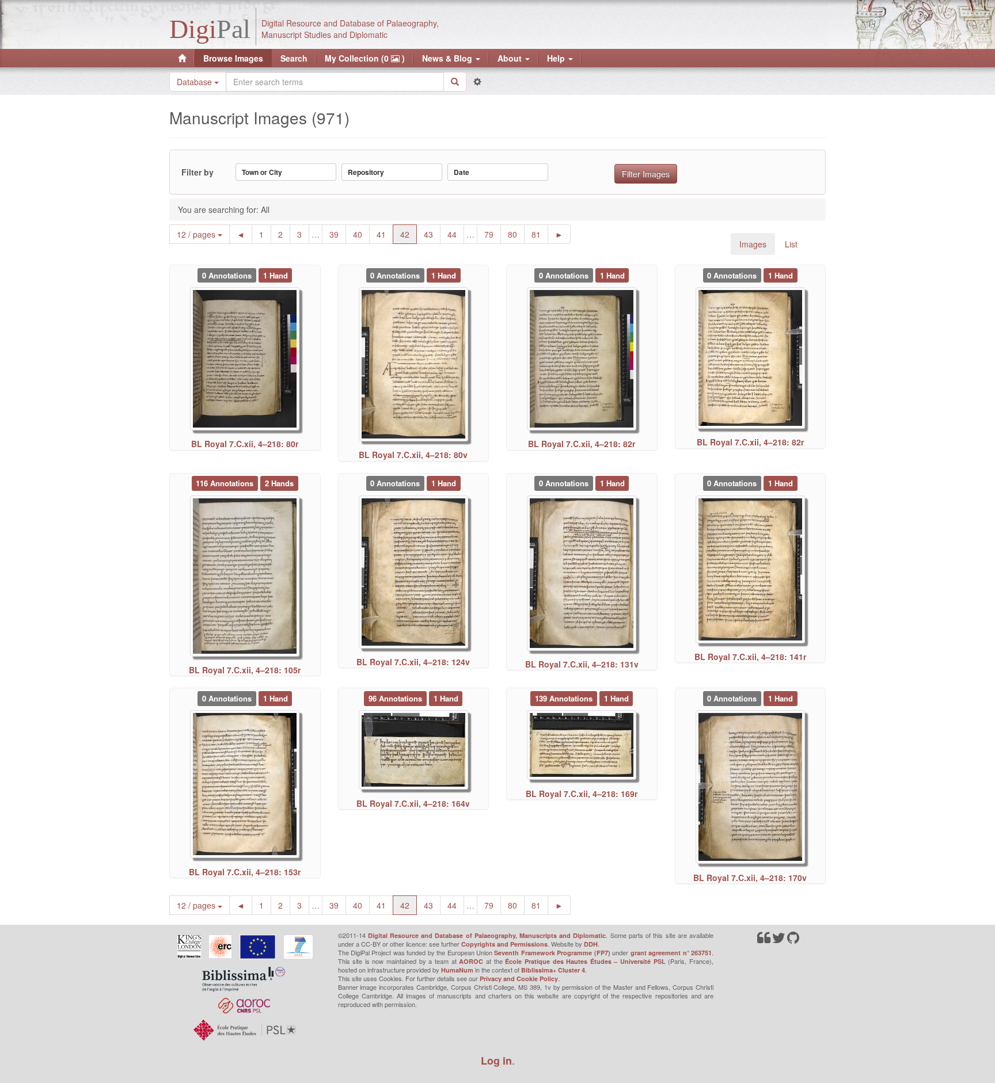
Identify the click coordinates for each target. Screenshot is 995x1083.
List (791, 244)
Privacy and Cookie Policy (519, 978)
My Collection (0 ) (365, 58)
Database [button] (195, 81)
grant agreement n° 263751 (671, 952)
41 (385, 234)
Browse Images (233, 58)
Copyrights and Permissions (504, 944)
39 (337, 234)
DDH (591, 944)
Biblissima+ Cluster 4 (553, 970)
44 (455, 234)
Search (293, 58)
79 (492, 234)
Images (752, 244)
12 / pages (197, 234)
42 (408, 234)
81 (539, 234)
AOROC (471, 961)
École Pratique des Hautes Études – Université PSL (585, 961)
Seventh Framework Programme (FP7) (552, 952)
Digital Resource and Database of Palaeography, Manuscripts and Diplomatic (487, 935)
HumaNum (457, 970)
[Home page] (182, 58)
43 (432, 234)
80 (516, 234)
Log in (496, 1060)
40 (361, 234)
